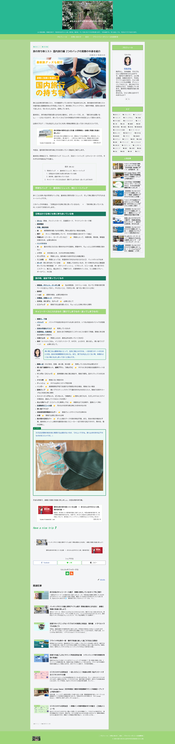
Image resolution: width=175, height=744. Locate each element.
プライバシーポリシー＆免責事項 (133, 735)
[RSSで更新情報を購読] (71, 573)
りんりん (127, 68)
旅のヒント (38, 46)
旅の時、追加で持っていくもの (59, 176)
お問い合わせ (113, 735)
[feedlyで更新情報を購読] (67, 573)
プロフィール (104, 735)
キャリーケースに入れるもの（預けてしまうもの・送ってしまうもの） (70, 179)
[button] (94, 563)
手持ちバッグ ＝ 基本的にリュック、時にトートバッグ (66, 170)
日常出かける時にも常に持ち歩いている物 (62, 173)
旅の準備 (46, 46)
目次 (66, 166)
